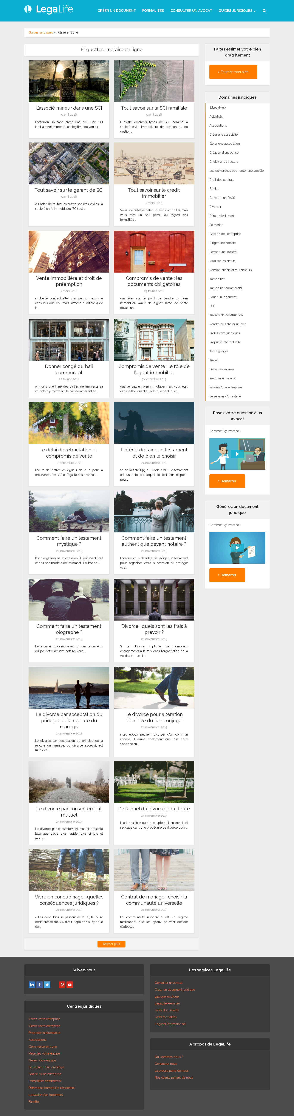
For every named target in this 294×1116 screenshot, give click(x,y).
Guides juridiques (41, 32)
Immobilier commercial (45, 1081)
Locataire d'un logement (46, 1094)
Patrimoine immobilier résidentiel (52, 1088)
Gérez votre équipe (42, 1060)
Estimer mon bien (234, 72)
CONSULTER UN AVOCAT (191, 11)
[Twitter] (47, 984)
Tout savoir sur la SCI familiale (154, 108)
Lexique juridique (167, 996)
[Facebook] (39, 984)
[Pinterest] (62, 984)
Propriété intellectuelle (44, 1033)
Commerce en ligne (43, 1046)
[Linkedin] (32, 984)
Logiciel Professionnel (170, 1024)
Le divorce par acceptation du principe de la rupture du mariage (69, 720)
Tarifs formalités (166, 1017)
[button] (237, 454)
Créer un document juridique (175, 989)
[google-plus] (54, 984)
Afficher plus (111, 944)
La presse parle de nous (172, 1070)
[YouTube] (70, 984)
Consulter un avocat (169, 982)
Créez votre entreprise (44, 1019)
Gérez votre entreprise (44, 1026)
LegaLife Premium (167, 1003)
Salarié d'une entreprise (45, 1074)
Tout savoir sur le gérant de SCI (69, 190)
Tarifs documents (167, 1010)
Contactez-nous (166, 1063)
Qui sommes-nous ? (169, 1057)
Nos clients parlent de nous (174, 1077)
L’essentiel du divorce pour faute (154, 808)
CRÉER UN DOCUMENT (117, 11)
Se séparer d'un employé (46, 1067)
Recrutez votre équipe (44, 1053)
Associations (37, 1039)
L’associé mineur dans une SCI (69, 108)
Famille (34, 1101)
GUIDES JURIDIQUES (235, 11)
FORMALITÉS (153, 11)
